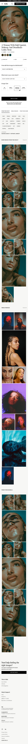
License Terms (4, 734)
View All (25, 140)
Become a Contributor (6, 700)
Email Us (3, 696)
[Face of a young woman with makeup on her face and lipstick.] (8, 247)
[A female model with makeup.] (7, 375)
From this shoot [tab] (5, 111)
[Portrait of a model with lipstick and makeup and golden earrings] (14, 176)
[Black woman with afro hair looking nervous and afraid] (8, 422)
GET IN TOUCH (14, 672)
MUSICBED (4, 716)
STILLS (3, 720)
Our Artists (4, 682)
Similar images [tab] (14, 111)
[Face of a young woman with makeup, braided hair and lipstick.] (8, 152)
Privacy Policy (4, 732)
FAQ (2, 694)
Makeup (18, 133)
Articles (3, 683)
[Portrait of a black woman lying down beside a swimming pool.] (14, 448)
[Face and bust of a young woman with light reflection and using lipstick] (20, 199)
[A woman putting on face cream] (20, 247)
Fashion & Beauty (5, 133)
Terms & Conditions (5, 736)
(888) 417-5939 (5, 698)
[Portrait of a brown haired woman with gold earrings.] (19, 375)
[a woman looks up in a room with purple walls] (14, 399)
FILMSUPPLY (4, 712)
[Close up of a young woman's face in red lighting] (8, 475)
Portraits (12, 133)
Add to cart (14, 98)
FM (2, 707)
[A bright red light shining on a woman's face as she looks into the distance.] (8, 321)
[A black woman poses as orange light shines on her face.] (20, 321)
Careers (3, 738)
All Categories (4, 685)
